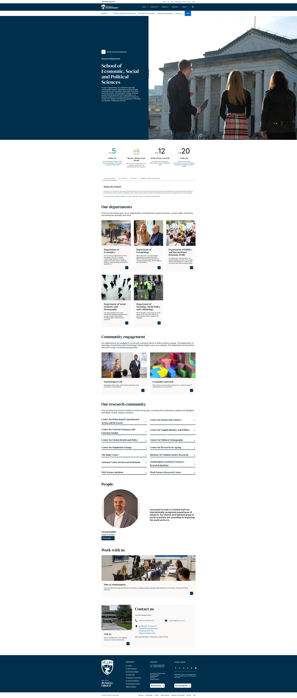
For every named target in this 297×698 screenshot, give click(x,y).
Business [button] (175, 7)
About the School (109, 178)
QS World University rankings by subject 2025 (184, 164)
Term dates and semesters (146, 13)
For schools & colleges (132, 671)
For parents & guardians (132, 680)
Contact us (178, 13)
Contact (194, 1)
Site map (140, 695)
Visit (168, 1)
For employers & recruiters (133, 677)
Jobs (194, 695)
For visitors (129, 665)
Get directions (156, 686)
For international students (133, 683)
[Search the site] (192, 7)
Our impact (133, 178)
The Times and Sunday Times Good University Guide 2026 (112, 163)
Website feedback (131, 686)
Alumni (172, 1)
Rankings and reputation (165, 13)
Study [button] (144, 7)
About (164, 1)
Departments (178, 1)
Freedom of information (178, 695)
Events (188, 1)
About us (104, 13)
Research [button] (165, 7)
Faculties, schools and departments (124, 13)
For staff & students (131, 668)
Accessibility (149, 695)
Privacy (156, 695)
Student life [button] (153, 7)
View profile (106, 538)
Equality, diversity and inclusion (150, 178)
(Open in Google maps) (147, 633)
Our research (122, 178)
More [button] (187, 13)
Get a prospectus (181, 686)
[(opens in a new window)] (175, 668)
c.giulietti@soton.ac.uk (176, 621)
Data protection (165, 695)
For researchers (130, 674)
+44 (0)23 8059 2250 (146, 621)
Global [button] (184, 7)
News (184, 1)
